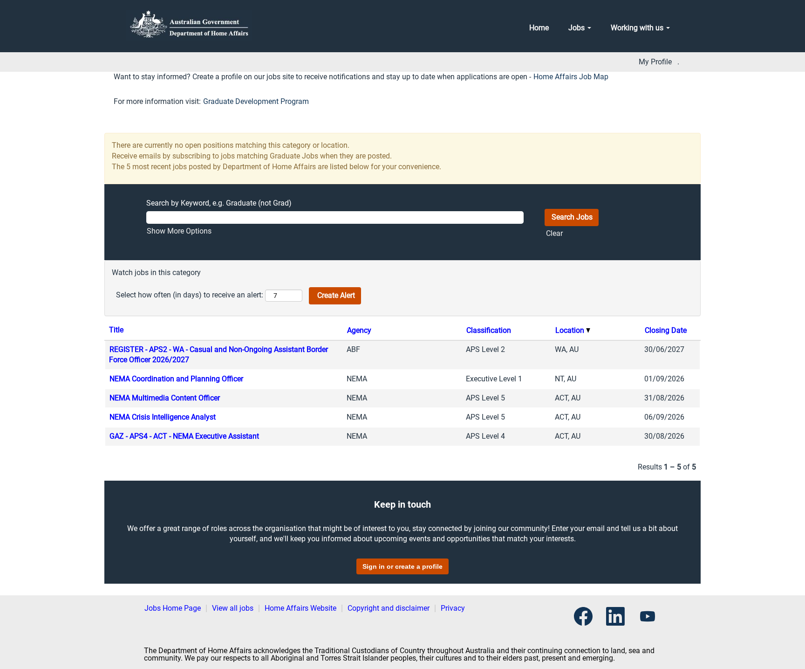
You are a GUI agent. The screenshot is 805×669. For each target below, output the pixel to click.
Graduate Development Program (256, 101)
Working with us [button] (638, 27)
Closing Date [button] (666, 330)
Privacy (453, 608)
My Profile (655, 62)
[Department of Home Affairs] (188, 25)
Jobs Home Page (172, 608)
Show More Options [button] (179, 231)
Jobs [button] (577, 27)
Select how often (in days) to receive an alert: (189, 294)
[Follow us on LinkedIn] (615, 617)
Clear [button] (554, 233)
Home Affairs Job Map (570, 76)
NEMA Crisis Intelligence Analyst (162, 417)
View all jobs (232, 608)
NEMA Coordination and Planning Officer (176, 378)
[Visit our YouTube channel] (647, 617)
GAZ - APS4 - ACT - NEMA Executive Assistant (184, 436)
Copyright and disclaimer (389, 608)
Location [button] (570, 330)
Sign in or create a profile (402, 566)
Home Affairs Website (300, 608)
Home (539, 27)
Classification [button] (488, 330)
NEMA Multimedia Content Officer (164, 397)
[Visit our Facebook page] (583, 617)
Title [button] (116, 329)
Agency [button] (359, 330)
